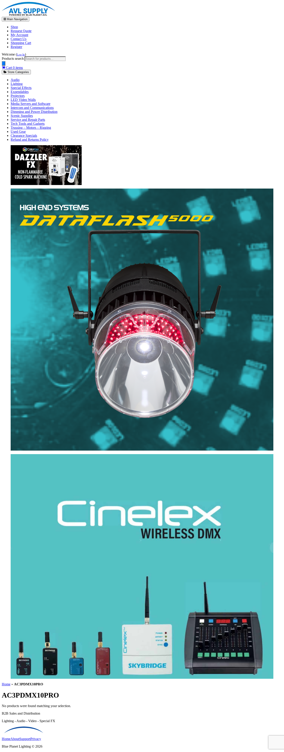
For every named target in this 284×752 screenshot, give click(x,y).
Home (6, 684)
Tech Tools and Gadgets (28, 123)
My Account (19, 35)
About (14, 739)
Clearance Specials (24, 135)
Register (16, 47)
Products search (13, 58)
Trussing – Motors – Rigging (31, 127)
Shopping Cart (21, 43)
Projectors (18, 96)
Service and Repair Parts (28, 119)
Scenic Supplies (22, 116)
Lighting (17, 84)
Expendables (20, 92)
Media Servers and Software (30, 104)
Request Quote (21, 31)
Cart (14, 67)
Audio (15, 80)
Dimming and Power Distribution (34, 112)
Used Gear (18, 131)
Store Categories (18, 72)
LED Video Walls (23, 100)
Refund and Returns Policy (30, 139)
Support (24, 739)
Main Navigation (17, 19)
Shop (14, 27)
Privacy (35, 739)
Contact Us (18, 39)
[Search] (3, 63)
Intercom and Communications (32, 108)
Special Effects (21, 88)
